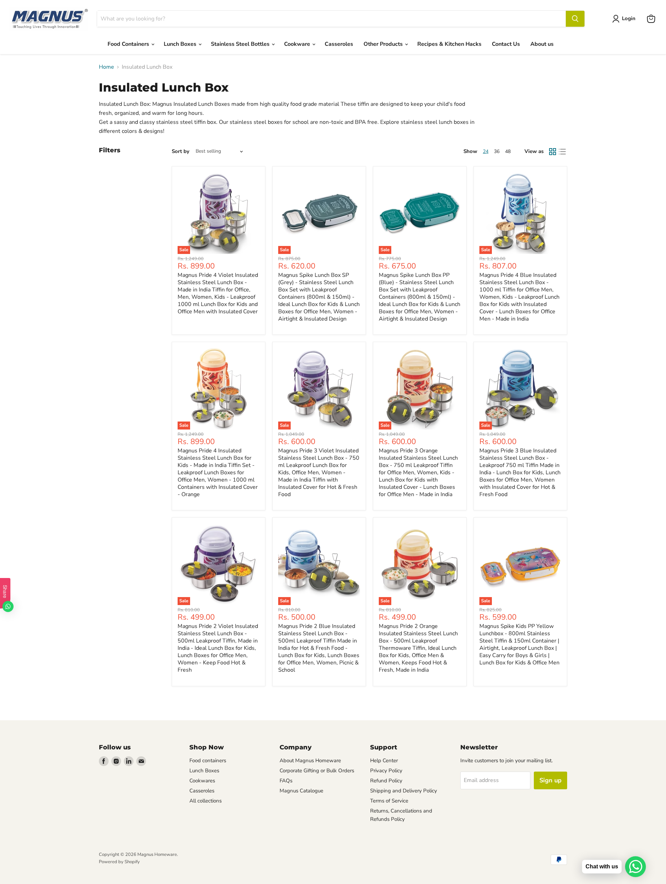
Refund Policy (386, 780)
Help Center (384, 760)
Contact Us (506, 44)
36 (497, 151)
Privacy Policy (386, 770)
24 (485, 151)
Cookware (297, 44)
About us (542, 44)
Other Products (384, 44)
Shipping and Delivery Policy (403, 790)
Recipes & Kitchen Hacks (449, 44)
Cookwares (202, 780)
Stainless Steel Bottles (241, 44)
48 (508, 151)
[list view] (562, 151)
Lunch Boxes (181, 44)
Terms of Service (389, 800)
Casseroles (339, 44)
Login (628, 18)
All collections (205, 800)
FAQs (286, 780)
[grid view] (552, 151)
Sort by (180, 151)
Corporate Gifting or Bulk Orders (317, 770)
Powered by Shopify (119, 862)
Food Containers (129, 44)
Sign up (550, 780)
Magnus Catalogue (301, 790)
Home (106, 67)
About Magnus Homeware (310, 760)
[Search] (575, 19)
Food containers (207, 760)
